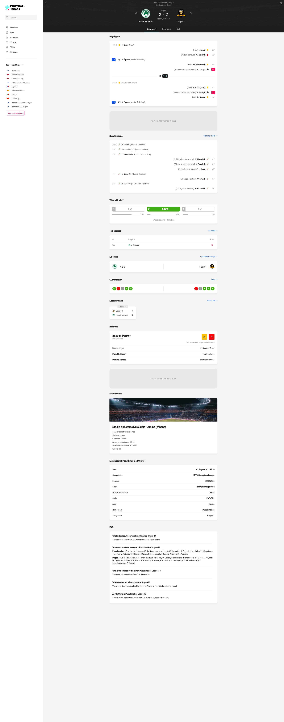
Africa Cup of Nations (20, 82)
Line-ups (166, 28)
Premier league (18, 74)
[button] (128, 209)
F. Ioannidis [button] (126, 149)
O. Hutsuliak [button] (200, 159)
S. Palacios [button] (126, 82)
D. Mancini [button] (126, 183)
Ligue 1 (14, 86)
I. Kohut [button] (202, 50)
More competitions (15, 113)
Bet (178, 28)
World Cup (16, 70)
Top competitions (13, 64)
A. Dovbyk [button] (201, 92)
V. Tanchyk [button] (200, 54)
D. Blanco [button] (201, 97)
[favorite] (281, 3)
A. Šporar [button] (126, 59)
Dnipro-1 (210, 515)
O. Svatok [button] (201, 178)
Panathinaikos (208, 509)
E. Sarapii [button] (201, 69)
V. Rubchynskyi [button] (199, 87)
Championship (17, 78)
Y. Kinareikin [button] (200, 188)
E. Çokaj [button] (125, 45)
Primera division (18, 90)
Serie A (14, 94)
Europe (211, 504)
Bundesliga (16, 98)
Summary (151, 28)
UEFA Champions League (22, 102)
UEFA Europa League (20, 106)
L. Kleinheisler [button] (128, 154)
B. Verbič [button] (125, 144)
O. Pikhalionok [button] (199, 64)
